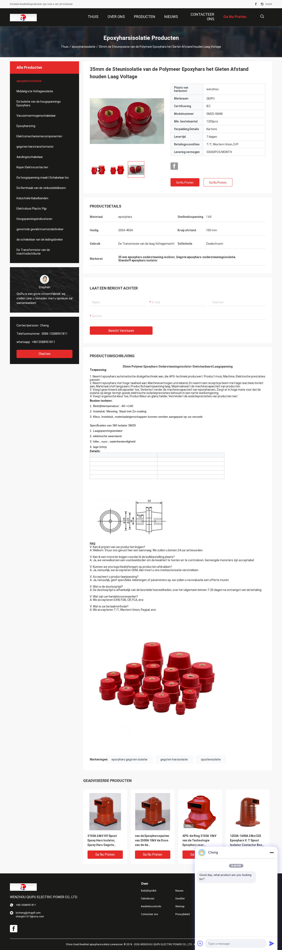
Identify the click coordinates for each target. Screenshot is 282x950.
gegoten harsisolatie (174, 759)
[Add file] (200, 943)
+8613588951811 (43, 342)
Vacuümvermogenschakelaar (36, 115)
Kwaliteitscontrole (151, 906)
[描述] (262, 16)
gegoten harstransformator (35, 146)
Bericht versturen (121, 331)
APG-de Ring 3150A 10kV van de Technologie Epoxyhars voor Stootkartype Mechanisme (199, 840)
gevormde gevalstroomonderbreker (40, 229)
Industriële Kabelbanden (32, 198)
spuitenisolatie (211, 759)
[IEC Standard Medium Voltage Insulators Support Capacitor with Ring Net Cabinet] (127, 120)
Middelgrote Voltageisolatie (35, 91)
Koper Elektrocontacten (32, 167)
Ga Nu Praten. (185, 182)
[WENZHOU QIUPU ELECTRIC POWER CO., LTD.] (23, 17)
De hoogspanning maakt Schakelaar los (43, 177)
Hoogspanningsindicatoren (34, 219)
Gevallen (180, 898)
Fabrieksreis (147, 898)
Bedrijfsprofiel (148, 890)
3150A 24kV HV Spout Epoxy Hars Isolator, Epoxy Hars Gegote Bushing (102, 840)
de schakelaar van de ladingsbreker (40, 239)
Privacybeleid (182, 914)
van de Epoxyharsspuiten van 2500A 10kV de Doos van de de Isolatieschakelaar (152, 840)
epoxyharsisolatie (83, 46)
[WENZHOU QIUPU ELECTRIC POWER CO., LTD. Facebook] (256, 4)
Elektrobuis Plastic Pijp (32, 208)
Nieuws (179, 890)
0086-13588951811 (55, 333)
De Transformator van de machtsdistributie (33, 251)
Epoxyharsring (26, 126)
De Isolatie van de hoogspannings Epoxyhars (39, 103)
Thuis (65, 46)
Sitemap (179, 906)
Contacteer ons (149, 914)
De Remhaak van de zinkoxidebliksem (41, 188)
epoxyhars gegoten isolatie (129, 759)
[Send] (271, 943)
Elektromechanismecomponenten (39, 136)
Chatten (44, 354)
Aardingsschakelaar (30, 157)
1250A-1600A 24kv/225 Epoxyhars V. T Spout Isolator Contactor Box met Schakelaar (246, 840)
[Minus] (271, 852)
